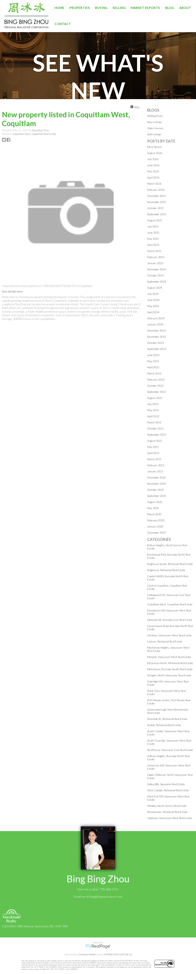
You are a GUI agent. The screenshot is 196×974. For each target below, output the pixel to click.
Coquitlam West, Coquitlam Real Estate (34, 133)
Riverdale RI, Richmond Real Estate (167, 719)
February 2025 (155, 257)
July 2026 (152, 159)
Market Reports (145, 8)
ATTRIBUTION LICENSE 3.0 (118, 954)
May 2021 (153, 446)
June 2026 (153, 165)
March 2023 (154, 373)
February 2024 (155, 318)
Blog (169, 8)
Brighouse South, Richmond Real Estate (170, 564)
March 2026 (154, 183)
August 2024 (154, 287)
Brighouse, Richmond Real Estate (166, 570)
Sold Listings (154, 134)
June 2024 (153, 300)
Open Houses (155, 128)
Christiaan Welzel (87, 954)
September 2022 (156, 391)
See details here (12, 291)
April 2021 (153, 453)
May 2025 (153, 238)
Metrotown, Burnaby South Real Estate (170, 669)
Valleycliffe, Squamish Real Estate (166, 784)
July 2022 (152, 404)
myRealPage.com (98, 946)
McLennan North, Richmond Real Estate (170, 663)
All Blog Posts (155, 115)
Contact (63, 24)
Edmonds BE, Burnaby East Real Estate (169, 619)
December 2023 (156, 330)
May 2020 (153, 508)
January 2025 (155, 263)
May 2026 (153, 171)
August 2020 (154, 502)
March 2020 (154, 514)
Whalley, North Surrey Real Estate (167, 805)
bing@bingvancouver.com (105, 896)
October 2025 (155, 208)
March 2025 (154, 251)
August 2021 (154, 440)
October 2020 (155, 489)
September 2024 (156, 281)
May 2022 (153, 410)
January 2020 (155, 526)
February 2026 (155, 189)
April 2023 (153, 367)
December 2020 (156, 477)
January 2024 (155, 324)
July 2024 (152, 293)
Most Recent (154, 146)
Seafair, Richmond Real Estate (164, 725)
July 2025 (152, 226)
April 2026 (153, 177)
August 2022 (154, 397)
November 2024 (156, 269)
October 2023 (155, 342)
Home (59, 8)
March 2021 (154, 459)
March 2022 (154, 422)
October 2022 (155, 385)
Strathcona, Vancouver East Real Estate (170, 749)
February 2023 (155, 379)
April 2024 (153, 312)
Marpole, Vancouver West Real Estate (169, 657)
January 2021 (155, 471)
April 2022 (153, 416)
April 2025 (153, 244)
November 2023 (156, 336)
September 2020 (156, 495)
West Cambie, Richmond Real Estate (168, 790)
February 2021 (155, 465)
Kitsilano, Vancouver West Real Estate (169, 635)
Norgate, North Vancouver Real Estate (169, 675)
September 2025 (156, 214)
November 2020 (156, 483)
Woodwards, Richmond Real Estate (167, 811)
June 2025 (153, 232)
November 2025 (156, 202)
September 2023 (156, 348)
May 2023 (153, 361)
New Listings (154, 122)
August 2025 (154, 220)
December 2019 (156, 532)
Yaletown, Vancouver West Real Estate (169, 818)
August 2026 (154, 153)
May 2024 (153, 306)
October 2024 (155, 275)
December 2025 (156, 195)
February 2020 (155, 520)
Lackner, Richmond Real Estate (164, 641)
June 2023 (153, 355)
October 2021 (155, 428)
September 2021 (156, 434)
